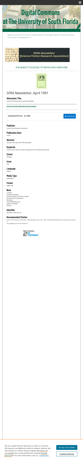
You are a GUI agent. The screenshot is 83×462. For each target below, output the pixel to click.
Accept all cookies (67, 447)
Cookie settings (67, 454)
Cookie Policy (44, 455)
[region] (41, 450)
